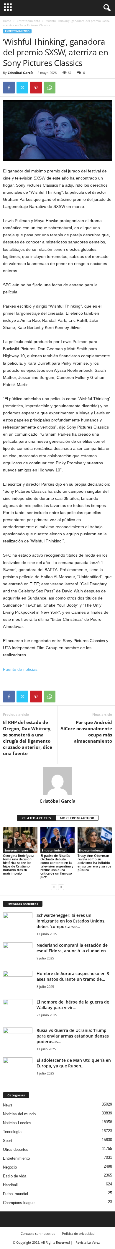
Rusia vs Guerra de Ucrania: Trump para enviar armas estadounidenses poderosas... (73, 1035)
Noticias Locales (17, 1123)
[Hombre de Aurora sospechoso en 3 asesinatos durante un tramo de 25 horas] (17, 982)
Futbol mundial (15, 1194)
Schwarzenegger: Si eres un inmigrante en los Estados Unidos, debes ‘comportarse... (71, 920)
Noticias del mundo (19, 1114)
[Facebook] (9, 87)
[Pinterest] (36, 87)
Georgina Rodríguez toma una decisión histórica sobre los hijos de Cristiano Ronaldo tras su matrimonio (18, 864)
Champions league (18, 1202)
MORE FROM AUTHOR (77, 818)
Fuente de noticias (20, 669)
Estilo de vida (14, 1176)
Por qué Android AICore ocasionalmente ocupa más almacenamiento (86, 731)
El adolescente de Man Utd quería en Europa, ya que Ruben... (74, 1063)
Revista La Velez (87, 1242)
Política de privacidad (78, 1233)
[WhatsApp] (49, 87)
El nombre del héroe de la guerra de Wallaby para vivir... (73, 1004)
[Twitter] (22, 87)
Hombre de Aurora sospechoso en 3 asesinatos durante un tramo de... (73, 976)
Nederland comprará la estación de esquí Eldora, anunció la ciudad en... (73, 948)
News (7, 1105)
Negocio (10, 1167)
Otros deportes (15, 1149)
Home (7, 21)
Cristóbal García (21, 72)
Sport (7, 1140)
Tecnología (12, 1132)
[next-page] (61, 887)
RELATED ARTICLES (36, 818)
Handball (10, 1185)
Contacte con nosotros (38, 1233)
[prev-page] (54, 887)
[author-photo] (57, 781)
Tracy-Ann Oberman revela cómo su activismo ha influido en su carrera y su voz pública (94, 862)
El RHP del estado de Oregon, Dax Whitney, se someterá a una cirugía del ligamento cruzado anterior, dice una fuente (27, 737)
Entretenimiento (28, 21)
